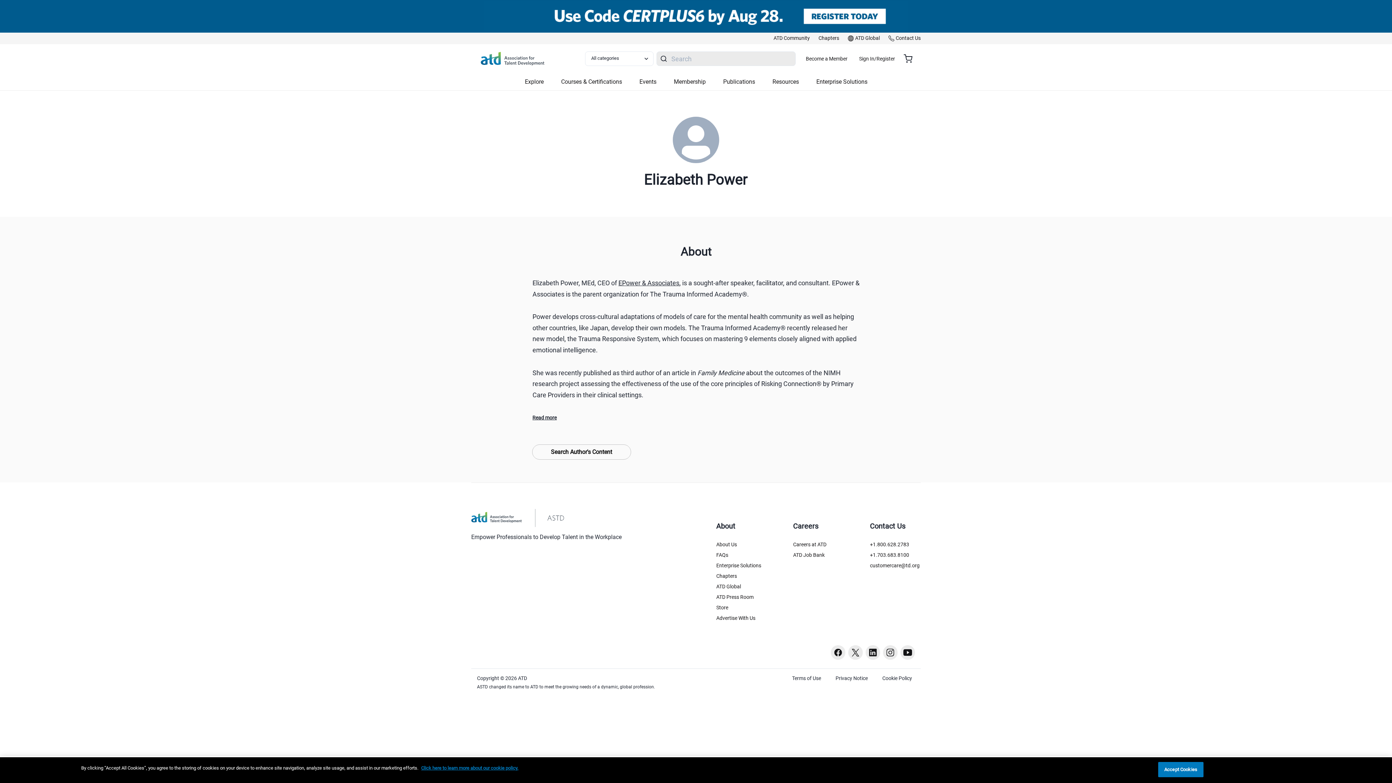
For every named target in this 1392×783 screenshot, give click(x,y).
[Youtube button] (907, 652)
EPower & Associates (648, 283)
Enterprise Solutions (738, 565)
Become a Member (827, 59)
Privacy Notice (852, 678)
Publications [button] (739, 81)
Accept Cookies (1180, 769)
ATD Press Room (735, 597)
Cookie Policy (897, 678)
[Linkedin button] (873, 652)
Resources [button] (785, 81)
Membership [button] (690, 81)
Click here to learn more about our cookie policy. (469, 768)
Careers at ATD (809, 544)
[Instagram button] (890, 652)
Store (722, 607)
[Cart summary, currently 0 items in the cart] (911, 58)
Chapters (726, 576)
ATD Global (728, 586)
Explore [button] (534, 81)
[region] (696, 770)
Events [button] (647, 81)
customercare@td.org (895, 565)
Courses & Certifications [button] (591, 81)
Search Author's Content (581, 451)
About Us (726, 544)
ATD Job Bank (809, 555)
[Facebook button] (838, 652)
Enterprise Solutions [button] (841, 81)
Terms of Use (806, 678)
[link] (792, 38)
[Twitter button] (855, 652)
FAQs (722, 555)
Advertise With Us (735, 618)
